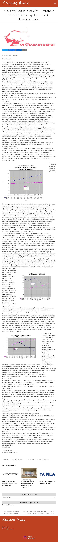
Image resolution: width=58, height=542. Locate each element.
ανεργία (13, 459)
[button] (55, 3)
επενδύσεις (31, 459)
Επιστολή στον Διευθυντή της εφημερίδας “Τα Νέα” (47, 482)
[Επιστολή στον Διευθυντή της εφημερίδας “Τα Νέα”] (47, 474)
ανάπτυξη (6, 459)
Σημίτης (46, 459)
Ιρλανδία (39, 459)
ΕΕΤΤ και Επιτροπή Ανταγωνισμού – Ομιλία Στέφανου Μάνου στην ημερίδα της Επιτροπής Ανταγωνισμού (27, 483)
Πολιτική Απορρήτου (8, 529)
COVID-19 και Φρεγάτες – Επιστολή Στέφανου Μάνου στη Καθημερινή (9, 483)
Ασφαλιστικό (21, 459)
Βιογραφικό (5, 527)
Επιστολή (17, 55)
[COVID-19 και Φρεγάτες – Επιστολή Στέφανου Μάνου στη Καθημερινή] (10, 474)
